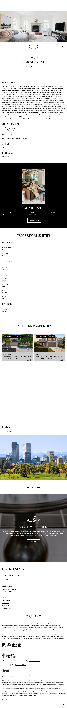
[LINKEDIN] (31, 616)
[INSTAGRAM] (27, 616)
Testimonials (6, 606)
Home (4, 597)
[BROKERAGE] (40, 616)
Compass (36, 622)
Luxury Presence (34, 661)
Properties (5, 603)
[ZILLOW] (36, 616)
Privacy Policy (21, 665)
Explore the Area (34, 487)
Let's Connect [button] (33, 541)
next (36, 47)
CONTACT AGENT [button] (34, 220)
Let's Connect (6, 609)
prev (31, 47)
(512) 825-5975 (32, 215)
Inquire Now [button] (33, 72)
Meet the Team (7, 600)
